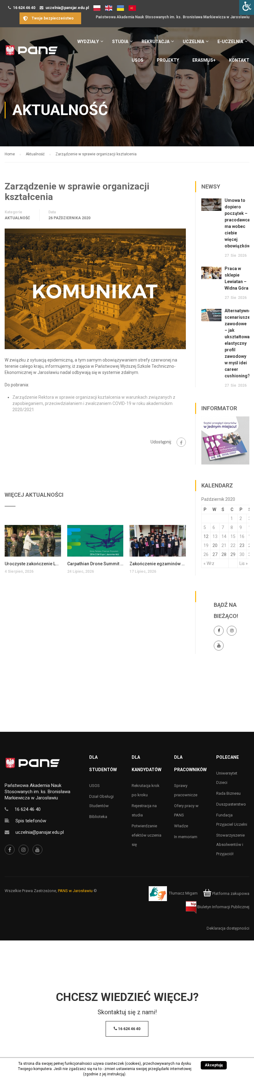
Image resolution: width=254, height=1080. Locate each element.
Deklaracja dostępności (228, 928)
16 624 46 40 (24, 8)
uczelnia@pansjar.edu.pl (67, 8)
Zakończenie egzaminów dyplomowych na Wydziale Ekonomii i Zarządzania (157, 563)
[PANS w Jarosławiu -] (31, 53)
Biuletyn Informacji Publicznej (222, 906)
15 (232, 536)
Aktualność (17, 218)
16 (241, 536)
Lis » (243, 563)
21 (223, 545)
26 (206, 554)
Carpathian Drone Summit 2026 (95, 563)
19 (206, 545)
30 (241, 554)
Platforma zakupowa (230, 893)
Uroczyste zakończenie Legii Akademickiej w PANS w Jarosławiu (33, 563)
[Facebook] (181, 442)
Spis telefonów (30, 821)
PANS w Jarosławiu (75, 890)
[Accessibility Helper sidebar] (246, 7)
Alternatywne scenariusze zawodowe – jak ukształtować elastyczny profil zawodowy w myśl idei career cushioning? (238, 343)
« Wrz (209, 563)
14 (223, 536)
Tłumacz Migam (183, 893)
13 (214, 536)
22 (232, 545)
